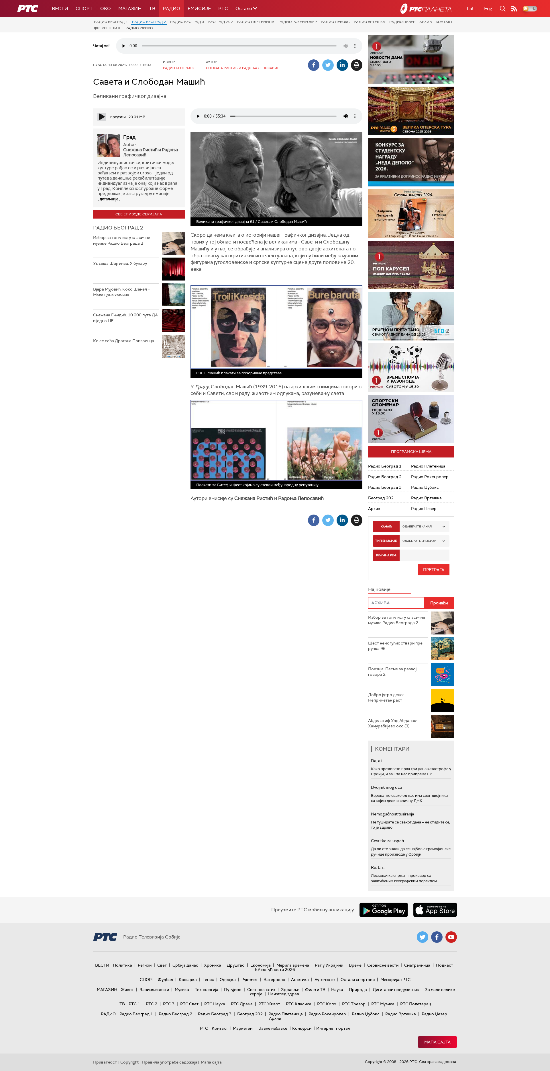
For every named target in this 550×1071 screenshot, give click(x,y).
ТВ (152, 8)
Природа (358, 989)
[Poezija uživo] (419, 213)
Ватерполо (274, 979)
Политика (122, 965)
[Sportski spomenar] (411, 419)
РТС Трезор (354, 1003)
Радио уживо (139, 28)
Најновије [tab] (379, 589)
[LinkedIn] (342, 65)
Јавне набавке (273, 1028)
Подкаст (444, 965)
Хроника (212, 965)
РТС (223, 8)
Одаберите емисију (419, 541)
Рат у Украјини (329, 965)
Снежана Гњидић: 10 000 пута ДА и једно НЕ (125, 317)
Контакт (444, 22)
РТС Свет (189, 1003)
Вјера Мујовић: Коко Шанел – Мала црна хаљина (121, 292)
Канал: (386, 526)
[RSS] (514, 8)
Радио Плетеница (255, 22)
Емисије (199, 8)
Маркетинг (243, 1028)
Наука (337, 989)
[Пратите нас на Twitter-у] (422, 937)
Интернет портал (333, 1028)
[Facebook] (313, 65)
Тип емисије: (386, 541)
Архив (425, 22)
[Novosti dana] (411, 59)
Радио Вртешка (369, 22)
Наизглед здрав (283, 993)
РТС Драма (242, 1003)
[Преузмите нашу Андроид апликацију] (384, 910)
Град (129, 137)
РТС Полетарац (415, 1003)
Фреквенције (107, 28)
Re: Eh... (378, 867)
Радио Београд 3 (187, 22)
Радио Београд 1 (111, 22)
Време (355, 965)
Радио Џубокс (335, 22)
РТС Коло (326, 1003)
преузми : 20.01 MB (127, 116)
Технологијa (206, 989)
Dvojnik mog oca (386, 787)
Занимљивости (154, 989)
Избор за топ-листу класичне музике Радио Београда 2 (121, 240)
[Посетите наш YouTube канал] (451, 937)
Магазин (130, 8)
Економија (260, 965)
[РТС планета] (425, 8)
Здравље (290, 989)
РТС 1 (134, 1003)
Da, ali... (378, 760)
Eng (488, 8)
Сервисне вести (382, 965)
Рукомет (249, 979)
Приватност (105, 1062)
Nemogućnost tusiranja (392, 814)
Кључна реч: (386, 555)
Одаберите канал (417, 526)
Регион (145, 965)
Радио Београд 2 (149, 22)
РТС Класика (298, 1003)
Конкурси (301, 1028)
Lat (470, 8)
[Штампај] (356, 65)
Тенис (208, 979)
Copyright (129, 1062)
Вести (60, 8)
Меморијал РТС (395, 979)
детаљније (109, 198)
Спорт (84, 8)
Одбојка (228, 979)
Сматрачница (417, 965)
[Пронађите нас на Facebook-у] (437, 937)
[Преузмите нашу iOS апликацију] (435, 910)
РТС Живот (269, 1003)
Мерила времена (292, 965)
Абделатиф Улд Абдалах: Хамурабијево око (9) (392, 723)
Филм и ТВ (315, 989)
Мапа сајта (437, 1042)
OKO (105, 8)
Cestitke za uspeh (387, 840)
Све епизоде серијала (138, 214)
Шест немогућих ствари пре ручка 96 (395, 645)
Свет (162, 965)
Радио (171, 8)
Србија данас (185, 965)
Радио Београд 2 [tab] (118, 227)
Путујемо (232, 989)
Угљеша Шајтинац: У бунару (120, 263)
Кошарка (188, 979)
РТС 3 (168, 1003)
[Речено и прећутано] (411, 316)
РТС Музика (382, 1003)
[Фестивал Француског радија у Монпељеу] (416, 111)
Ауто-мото (325, 979)
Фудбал (165, 979)
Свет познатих (261, 989)
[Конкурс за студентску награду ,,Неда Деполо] (411, 162)
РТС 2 (151, 1003)
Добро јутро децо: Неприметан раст (386, 697)
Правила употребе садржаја (169, 1062)
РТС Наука (214, 1003)
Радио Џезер (402, 22)
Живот (127, 989)
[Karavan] (419, 265)
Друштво (236, 965)
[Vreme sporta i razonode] (411, 367)
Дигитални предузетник (396, 989)
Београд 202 (220, 22)
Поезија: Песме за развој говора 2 (392, 671)
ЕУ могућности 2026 (275, 969)
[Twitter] (328, 65)
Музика (182, 989)
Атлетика (300, 979)
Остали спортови (358, 979)
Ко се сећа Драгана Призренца (123, 340)
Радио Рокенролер (297, 22)
